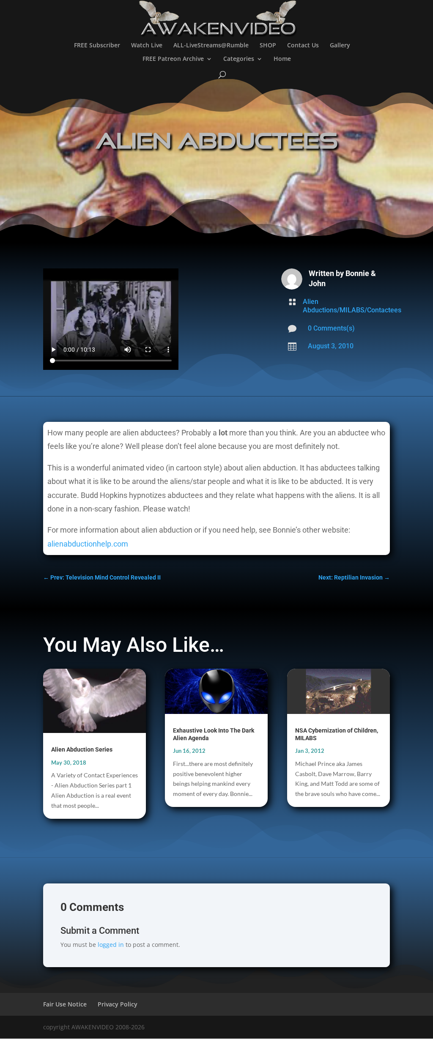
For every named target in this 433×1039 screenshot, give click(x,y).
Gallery (340, 45)
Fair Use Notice (65, 1004)
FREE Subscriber (97, 45)
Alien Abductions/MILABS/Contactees (352, 306)
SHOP (268, 45)
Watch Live (146, 45)
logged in (111, 945)
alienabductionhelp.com (87, 543)
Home (282, 59)
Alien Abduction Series (81, 749)
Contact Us (303, 45)
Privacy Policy (117, 1004)
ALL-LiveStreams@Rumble (211, 45)
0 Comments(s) (331, 328)
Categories (238, 59)
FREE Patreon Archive (173, 59)
